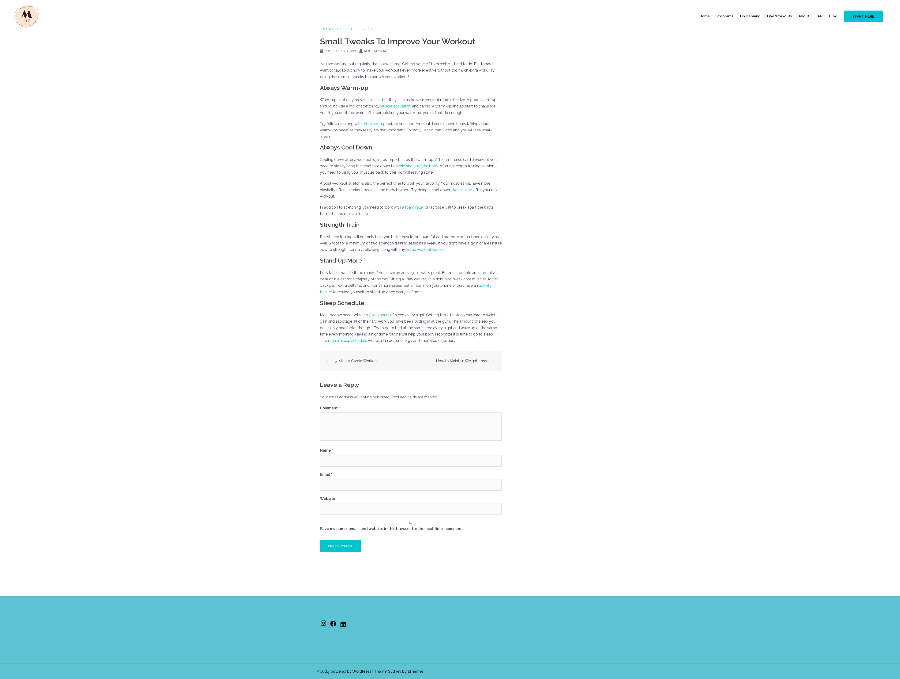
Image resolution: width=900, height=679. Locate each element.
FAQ (819, 16)
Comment (330, 408)
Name (326, 450)
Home (704, 16)
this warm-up (374, 124)
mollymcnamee (377, 51)
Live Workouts (779, 16)
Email (326, 474)
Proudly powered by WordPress (343, 671)
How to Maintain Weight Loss (461, 361)
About (804, 16)
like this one (462, 190)
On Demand (750, 16)
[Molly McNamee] (26, 16)
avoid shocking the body (417, 166)
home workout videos (425, 249)
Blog (833, 16)
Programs (724, 16)
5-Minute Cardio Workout (356, 361)
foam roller (414, 207)
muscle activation (395, 106)
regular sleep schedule (347, 340)
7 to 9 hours (379, 315)
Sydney (394, 671)
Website (327, 498)
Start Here (863, 16)
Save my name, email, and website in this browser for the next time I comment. (392, 528)
